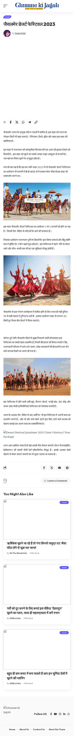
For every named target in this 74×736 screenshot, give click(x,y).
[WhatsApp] (69, 714)
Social (7, 17)
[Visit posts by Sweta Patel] (7, 33)
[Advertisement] (37, 78)
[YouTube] (55, 714)
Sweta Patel (20, 33)
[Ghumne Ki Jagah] (37, 6)
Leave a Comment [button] (57, 481)
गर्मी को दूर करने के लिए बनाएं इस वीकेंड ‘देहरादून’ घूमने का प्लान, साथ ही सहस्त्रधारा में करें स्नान (34, 610)
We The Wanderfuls (18, 553)
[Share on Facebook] (10, 122)
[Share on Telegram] (30, 122)
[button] (6, 6)
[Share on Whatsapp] (23, 122)
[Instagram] (60, 714)
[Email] (59, 468)
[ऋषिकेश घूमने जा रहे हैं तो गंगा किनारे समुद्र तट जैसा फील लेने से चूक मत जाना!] (37, 519)
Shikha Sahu (15, 618)
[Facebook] (51, 714)
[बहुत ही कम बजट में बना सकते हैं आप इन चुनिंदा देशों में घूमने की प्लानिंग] (37, 649)
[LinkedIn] (64, 714)
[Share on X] (17, 122)
